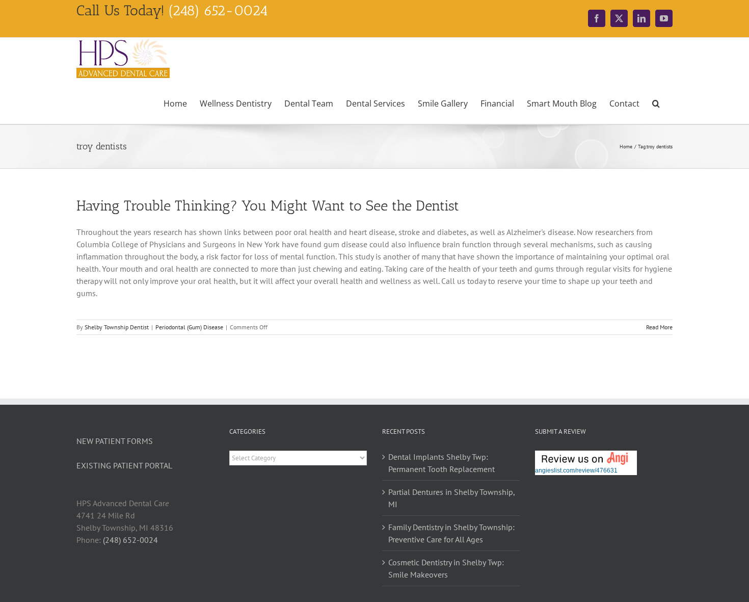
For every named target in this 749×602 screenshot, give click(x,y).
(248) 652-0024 (130, 540)
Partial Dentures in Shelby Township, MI (451, 498)
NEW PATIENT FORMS (114, 441)
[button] (656, 102)
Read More (659, 327)
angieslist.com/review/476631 (576, 470)
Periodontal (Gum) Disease (189, 327)
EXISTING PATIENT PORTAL (124, 465)
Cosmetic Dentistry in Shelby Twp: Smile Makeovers (446, 568)
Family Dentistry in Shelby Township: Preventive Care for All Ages (451, 533)
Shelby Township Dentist (117, 327)
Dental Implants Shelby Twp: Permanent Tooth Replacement (441, 463)
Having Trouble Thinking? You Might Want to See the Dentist (267, 205)
